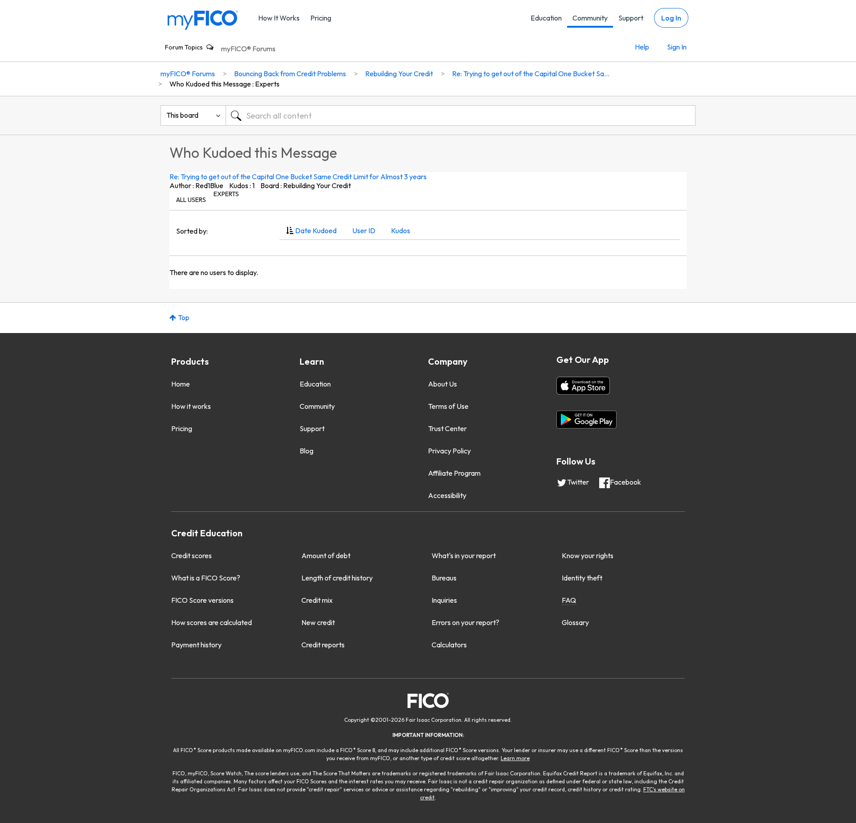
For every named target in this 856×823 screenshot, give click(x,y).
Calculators (449, 644)
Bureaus (444, 577)
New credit (318, 622)
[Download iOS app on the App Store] (583, 385)
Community (590, 17)
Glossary (575, 622)
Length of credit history (337, 577)
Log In (671, 17)
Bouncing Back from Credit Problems (290, 73)
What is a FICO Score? (205, 577)
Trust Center (447, 428)
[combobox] (461, 115)
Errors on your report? (465, 622)
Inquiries (444, 600)
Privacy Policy (449, 450)
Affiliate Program (454, 473)
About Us (442, 383)
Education (546, 17)
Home (180, 383)
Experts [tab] (226, 194)
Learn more (515, 758)
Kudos (400, 230)
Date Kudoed (316, 230)
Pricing (320, 17)
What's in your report (464, 555)
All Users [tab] (191, 200)
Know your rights (587, 555)
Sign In (677, 46)
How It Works (279, 17)
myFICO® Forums (248, 48)
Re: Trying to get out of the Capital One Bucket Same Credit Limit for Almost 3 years (298, 176)
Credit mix (317, 600)
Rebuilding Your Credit (399, 73)
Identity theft (582, 577)
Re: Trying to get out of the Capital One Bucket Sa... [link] (530, 73)
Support (630, 17)
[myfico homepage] (202, 19)
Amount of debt (325, 555)
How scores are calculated (211, 622)
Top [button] (183, 317)
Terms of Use (448, 406)
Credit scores (191, 555)
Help (642, 46)
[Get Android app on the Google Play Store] (586, 419)
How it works (191, 406)
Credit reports (323, 644)
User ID (363, 230)
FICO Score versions (202, 600)
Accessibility (447, 495)
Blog (306, 450)
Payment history (196, 644)
